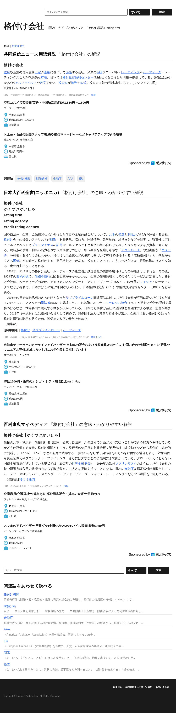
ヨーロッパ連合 (116, 303)
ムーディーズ (152, 72)
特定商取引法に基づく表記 (138, 687)
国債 (16, 261)
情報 (93, 95)
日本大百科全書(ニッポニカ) (31, 192)
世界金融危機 (81, 463)
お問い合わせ (162, 687)
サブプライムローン (80, 297)
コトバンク (21, 12)
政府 (7, 72)
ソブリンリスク (126, 463)
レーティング (130, 72)
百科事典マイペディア (26, 424)
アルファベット (26, 83)
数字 (43, 83)
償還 (121, 234)
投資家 (63, 83)
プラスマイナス (42, 245)
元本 (112, 234)
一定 (38, 72)
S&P (99, 72)
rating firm (18, 45)
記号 (59, 245)
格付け (8, 239)
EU (81, 178)
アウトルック (130, 250)
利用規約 (117, 687)
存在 (44, 77)
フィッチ (146, 282)
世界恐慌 (22, 276)
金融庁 (57, 178)
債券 (74, 83)
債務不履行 (42, 276)
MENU (7, 3)
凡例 (99, 337)
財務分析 (41, 178)
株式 (83, 83)
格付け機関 (23, 178)
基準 (47, 72)
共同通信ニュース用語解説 (30, 54)
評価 (69, 72)
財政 (53, 239)
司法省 (45, 303)
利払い (132, 234)
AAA (70, 178)
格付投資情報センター (78, 77)
